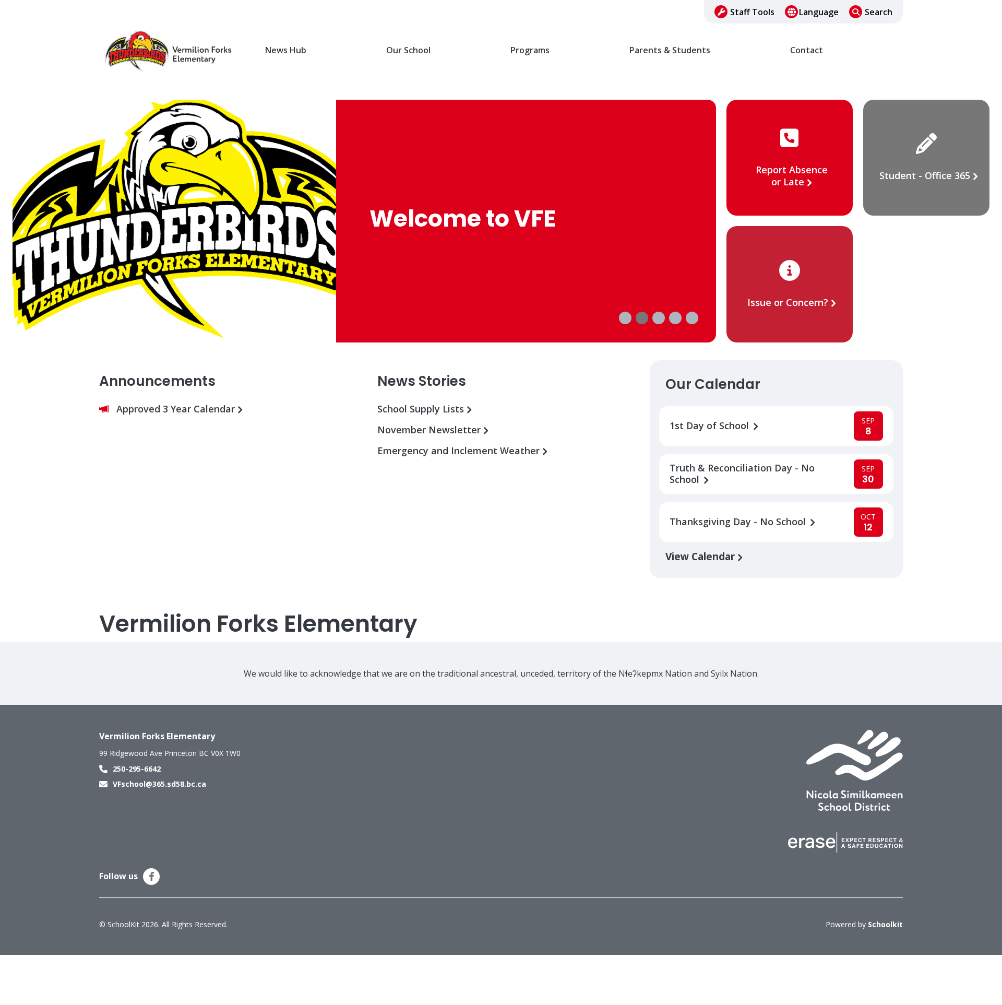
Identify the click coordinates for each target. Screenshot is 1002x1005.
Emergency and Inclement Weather (459, 451)
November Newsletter (430, 430)
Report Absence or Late (792, 175)
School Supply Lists (422, 409)
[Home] (169, 50)
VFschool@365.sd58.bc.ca (159, 784)
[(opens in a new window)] (854, 769)
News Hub (285, 50)
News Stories (421, 381)
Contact (806, 50)
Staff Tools (752, 12)
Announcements (157, 381)
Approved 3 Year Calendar (176, 409)
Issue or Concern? (787, 302)
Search (878, 12)
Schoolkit (885, 924)
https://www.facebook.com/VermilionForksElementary (151, 876)
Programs (530, 50)
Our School (408, 50)
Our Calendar (712, 384)
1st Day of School (711, 426)
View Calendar (701, 556)
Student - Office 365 (924, 175)
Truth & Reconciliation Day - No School (742, 474)
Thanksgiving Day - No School (739, 522)
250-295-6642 (137, 769)
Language (819, 12)
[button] (625, 318)
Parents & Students (669, 50)
